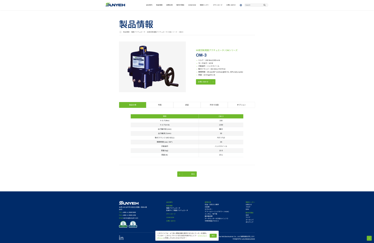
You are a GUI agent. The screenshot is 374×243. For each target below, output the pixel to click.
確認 (213, 235)
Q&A (247, 209)
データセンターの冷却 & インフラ (216, 218)
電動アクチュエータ (138, 32)
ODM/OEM (192, 5)
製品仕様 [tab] (132, 105)
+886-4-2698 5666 (129, 212)
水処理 (207, 207)
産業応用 (169, 5)
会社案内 (149, 5)
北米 (247, 215)
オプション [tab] (241, 105)
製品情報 (159, 5)
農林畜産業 (209, 216)
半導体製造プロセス (212, 221)
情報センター (204, 5)
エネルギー (209, 209)
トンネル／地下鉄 (211, 214)
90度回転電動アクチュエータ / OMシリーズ (162, 32)
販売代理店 (180, 5)
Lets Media (245, 239)
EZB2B (252, 239)
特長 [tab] (160, 105)
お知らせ (249, 204)
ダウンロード (217, 5)
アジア (248, 217)
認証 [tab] (187, 105)
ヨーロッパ (249, 220)
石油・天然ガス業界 (212, 204)
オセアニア (249, 222)
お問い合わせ (231, 5)
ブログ (248, 207)
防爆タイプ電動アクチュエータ (177, 210)
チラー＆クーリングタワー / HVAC (217, 211)
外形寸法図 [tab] (214, 105)
